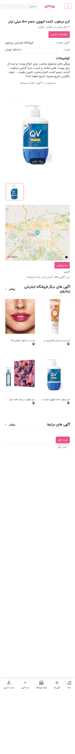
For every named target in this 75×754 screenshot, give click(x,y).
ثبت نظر (63, 440)
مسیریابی (62, 265)
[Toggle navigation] (68, 6)
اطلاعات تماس (59, 34)
